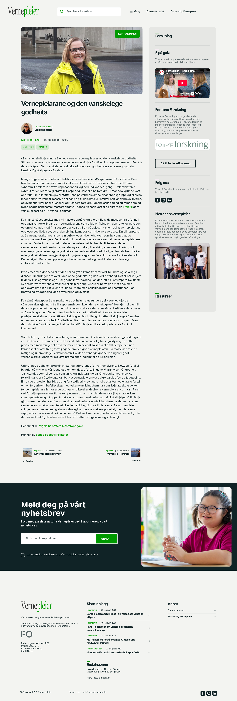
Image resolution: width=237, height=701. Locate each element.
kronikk (128, 207)
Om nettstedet (155, 11)
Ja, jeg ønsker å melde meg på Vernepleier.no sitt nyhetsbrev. (62, 554)
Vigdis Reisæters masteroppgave (61, 426)
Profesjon (42, 147)
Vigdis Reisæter (43, 130)
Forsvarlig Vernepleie (183, 11)
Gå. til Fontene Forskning (175, 163)
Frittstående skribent (44, 127)
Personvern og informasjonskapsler (88, 692)
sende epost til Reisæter (52, 434)
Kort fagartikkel (30, 140)
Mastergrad (28, 147)
